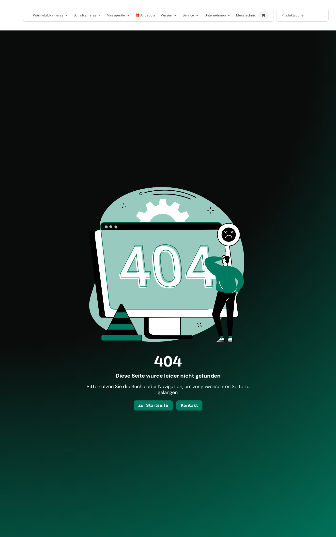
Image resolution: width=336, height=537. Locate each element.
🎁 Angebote (145, 15)
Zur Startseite (153, 405)
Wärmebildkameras (48, 15)
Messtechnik (246, 15)
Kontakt (189, 405)
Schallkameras (85, 15)
